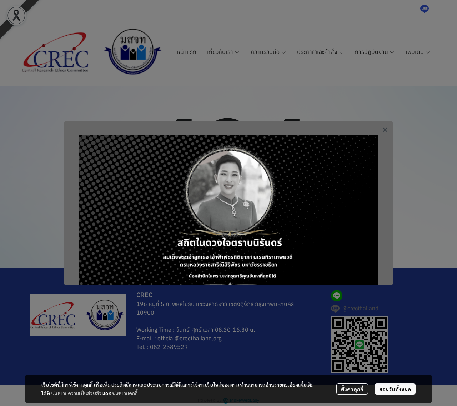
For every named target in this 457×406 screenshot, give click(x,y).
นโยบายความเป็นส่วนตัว (76, 393)
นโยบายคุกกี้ (125, 393)
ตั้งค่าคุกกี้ (352, 389)
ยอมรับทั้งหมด (395, 389)
